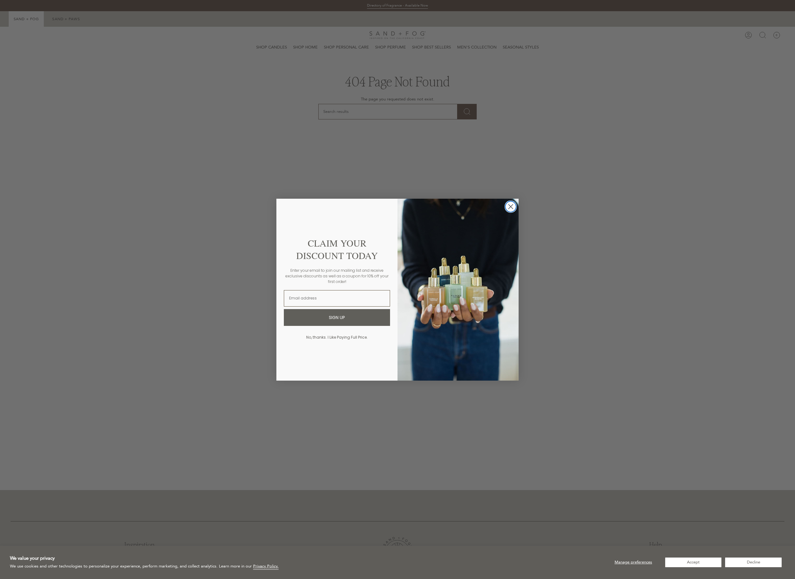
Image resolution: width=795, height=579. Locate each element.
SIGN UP (337, 317)
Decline (753, 562)
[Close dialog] (510, 206)
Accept (693, 562)
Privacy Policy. (266, 566)
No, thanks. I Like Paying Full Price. (337, 337)
